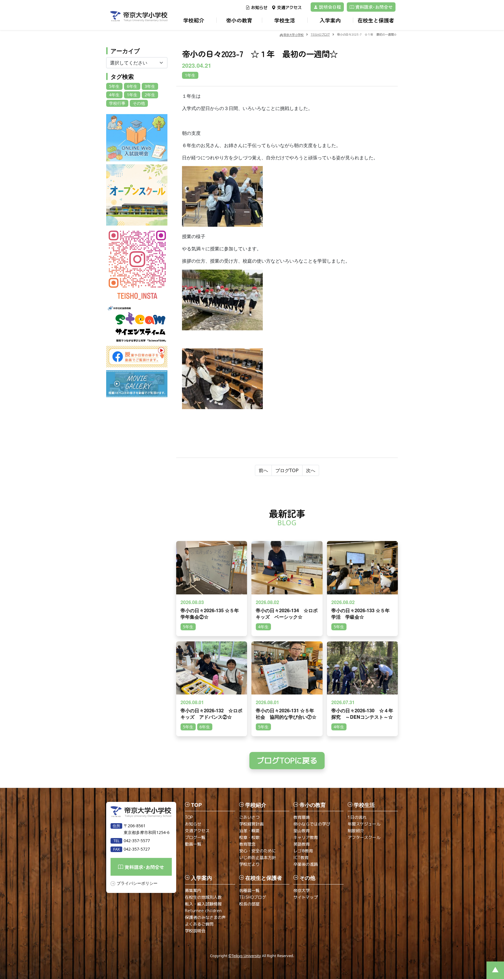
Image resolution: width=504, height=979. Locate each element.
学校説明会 (195, 930)
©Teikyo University (244, 955)
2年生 (150, 94)
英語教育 (301, 844)
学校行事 (117, 103)
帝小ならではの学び (311, 824)
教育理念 (247, 844)
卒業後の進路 (305, 864)
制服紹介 (356, 830)
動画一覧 (193, 844)
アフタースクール (364, 837)
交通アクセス (289, 7)
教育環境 (301, 817)
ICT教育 (301, 857)
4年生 (114, 94)
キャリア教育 (305, 837)
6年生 (132, 86)
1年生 (132, 94)
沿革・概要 (249, 830)
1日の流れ (357, 817)
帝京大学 (301, 890)
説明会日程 (329, 7)
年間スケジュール (364, 824)
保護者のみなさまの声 (205, 917)
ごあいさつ (249, 817)
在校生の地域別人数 (203, 897)
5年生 (114, 86)
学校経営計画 (251, 824)
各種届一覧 (249, 890)
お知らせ (259, 7)
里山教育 (301, 830)
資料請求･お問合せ (373, 7)
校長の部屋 (249, 904)
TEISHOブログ (252, 897)
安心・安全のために (257, 851)
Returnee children (203, 910)
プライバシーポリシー (137, 883)
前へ (263, 470)
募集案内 (193, 890)
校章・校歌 (249, 837)
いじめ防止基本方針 (257, 857)
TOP (189, 817)
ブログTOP (287, 470)
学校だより (249, 864)
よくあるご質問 (199, 924)
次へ (310, 470)
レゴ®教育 (303, 851)
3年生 (150, 86)
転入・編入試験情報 (203, 904)
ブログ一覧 (195, 837)
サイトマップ (305, 897)
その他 (139, 103)
